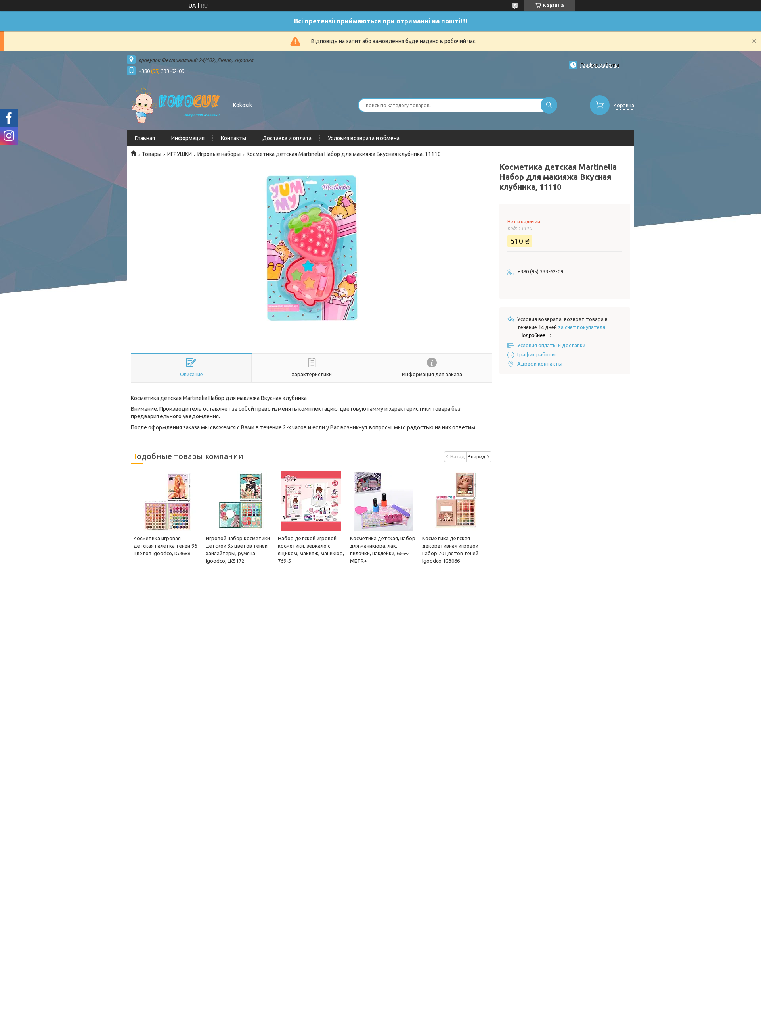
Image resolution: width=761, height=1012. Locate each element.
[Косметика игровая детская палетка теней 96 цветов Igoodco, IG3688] (167, 501)
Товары (151, 154)
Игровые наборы (219, 154)
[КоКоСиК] (175, 104)
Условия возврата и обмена (364, 138)
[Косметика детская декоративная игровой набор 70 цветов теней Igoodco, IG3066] (455, 501)
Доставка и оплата (287, 138)
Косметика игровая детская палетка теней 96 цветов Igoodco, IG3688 (165, 545)
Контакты (233, 138)
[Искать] (549, 105)
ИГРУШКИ (179, 154)
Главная (145, 138)
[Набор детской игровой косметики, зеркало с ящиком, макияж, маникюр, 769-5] (311, 501)
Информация (188, 138)
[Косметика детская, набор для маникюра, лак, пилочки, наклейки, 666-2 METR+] (383, 501)
